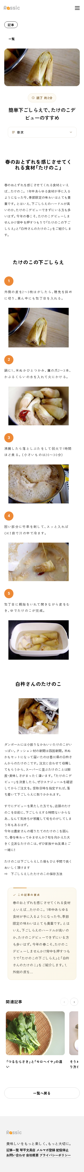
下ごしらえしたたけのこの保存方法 (36, 873)
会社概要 (32, 1155)
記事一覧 (12, 1150)
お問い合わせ (15, 1155)
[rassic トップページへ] (12, 8)
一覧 (12, 38)
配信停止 (62, 1150)
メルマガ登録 (45, 1150)
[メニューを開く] (75, 8)
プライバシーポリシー (55, 1155)
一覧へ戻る (42, 1093)
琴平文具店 (27, 1150)
